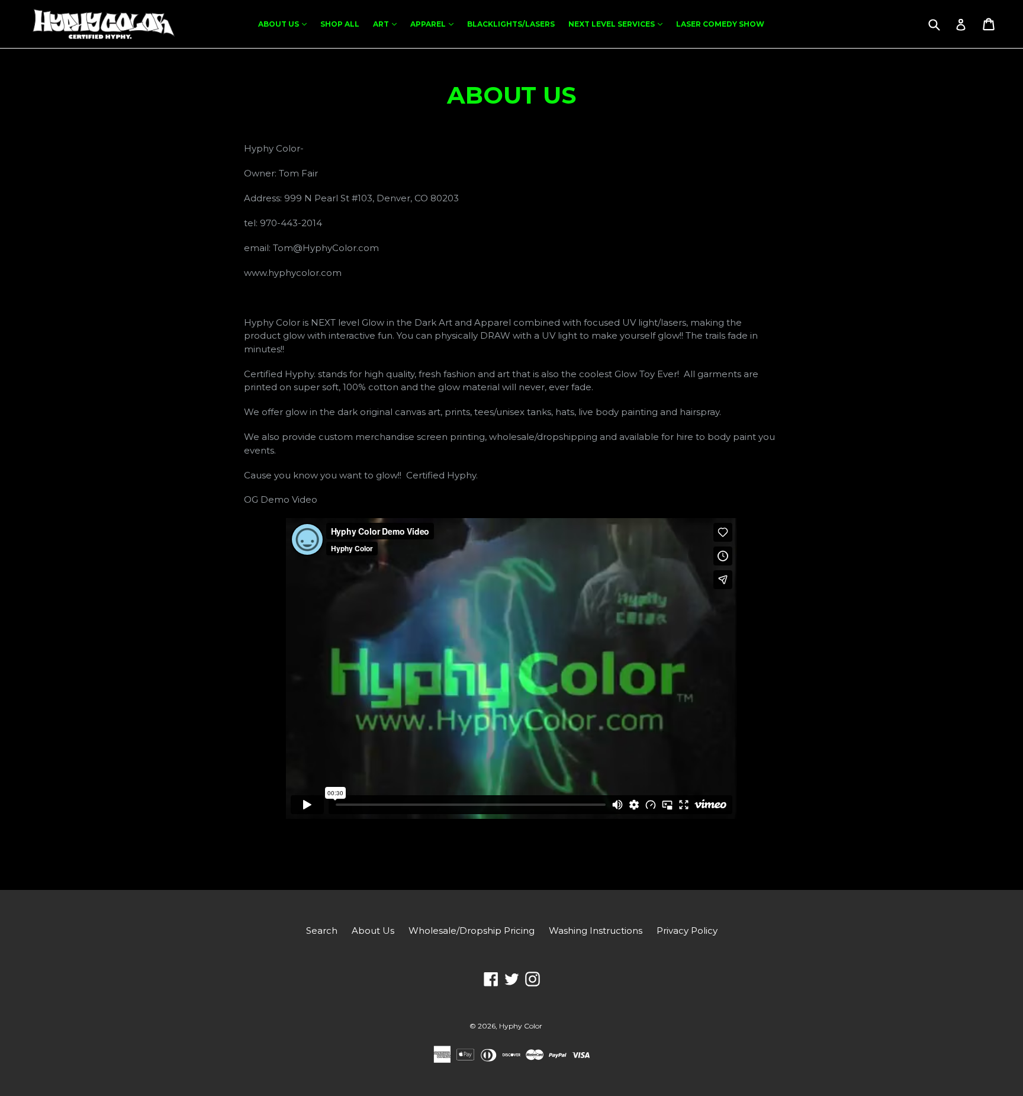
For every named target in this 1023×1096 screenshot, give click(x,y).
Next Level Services (618, 23)
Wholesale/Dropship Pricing (471, 930)
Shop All (339, 24)
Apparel (434, 23)
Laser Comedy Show (720, 24)
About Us (285, 23)
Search (321, 930)
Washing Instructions (595, 930)
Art (388, 23)
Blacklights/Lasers (511, 24)
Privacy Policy (687, 930)
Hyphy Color (520, 1025)
